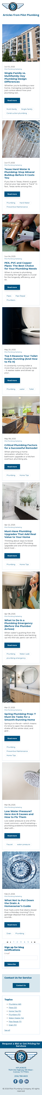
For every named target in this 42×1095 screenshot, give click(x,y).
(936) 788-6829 (21, 1076)
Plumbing (11, 203)
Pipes (9, 296)
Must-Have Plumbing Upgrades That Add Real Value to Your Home (20, 534)
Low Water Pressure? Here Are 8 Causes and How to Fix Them (18, 814)
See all (7, 1030)
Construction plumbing (17, 113)
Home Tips (24, 475)
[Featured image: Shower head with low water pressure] (21, 799)
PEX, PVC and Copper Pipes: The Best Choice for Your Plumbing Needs (20, 265)
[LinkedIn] (26, 1083)
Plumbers (11, 300)
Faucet (10, 844)
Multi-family (12, 109)
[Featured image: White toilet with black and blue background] (21, 344)
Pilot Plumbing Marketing (13, 69)
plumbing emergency (16, 658)
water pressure (23, 844)
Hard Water (25, 203)
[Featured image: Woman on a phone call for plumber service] (21, 608)
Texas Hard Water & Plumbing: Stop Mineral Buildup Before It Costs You (19, 173)
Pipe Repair (20, 296)
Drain (9, 933)
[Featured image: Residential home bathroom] (21, 702)
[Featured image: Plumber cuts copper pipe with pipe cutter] (21, 251)
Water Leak (25, 654)
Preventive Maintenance (17, 207)
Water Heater (16, 1018)
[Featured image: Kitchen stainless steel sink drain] (21, 888)
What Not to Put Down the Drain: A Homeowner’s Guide (19, 903)
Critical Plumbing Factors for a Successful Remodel (20, 446)
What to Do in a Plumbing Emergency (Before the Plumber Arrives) (18, 624)
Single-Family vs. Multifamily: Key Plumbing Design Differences (15, 77)
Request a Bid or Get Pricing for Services (21, 1044)
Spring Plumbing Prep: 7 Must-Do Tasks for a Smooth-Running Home (20, 716)
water (22, 389)
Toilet (31, 389)
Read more (12, 100)
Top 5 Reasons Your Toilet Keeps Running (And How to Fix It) (21, 358)
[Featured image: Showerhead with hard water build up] (21, 157)
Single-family (26, 109)
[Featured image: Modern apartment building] (21, 61)
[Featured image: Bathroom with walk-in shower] (21, 519)
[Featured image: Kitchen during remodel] (21, 433)
